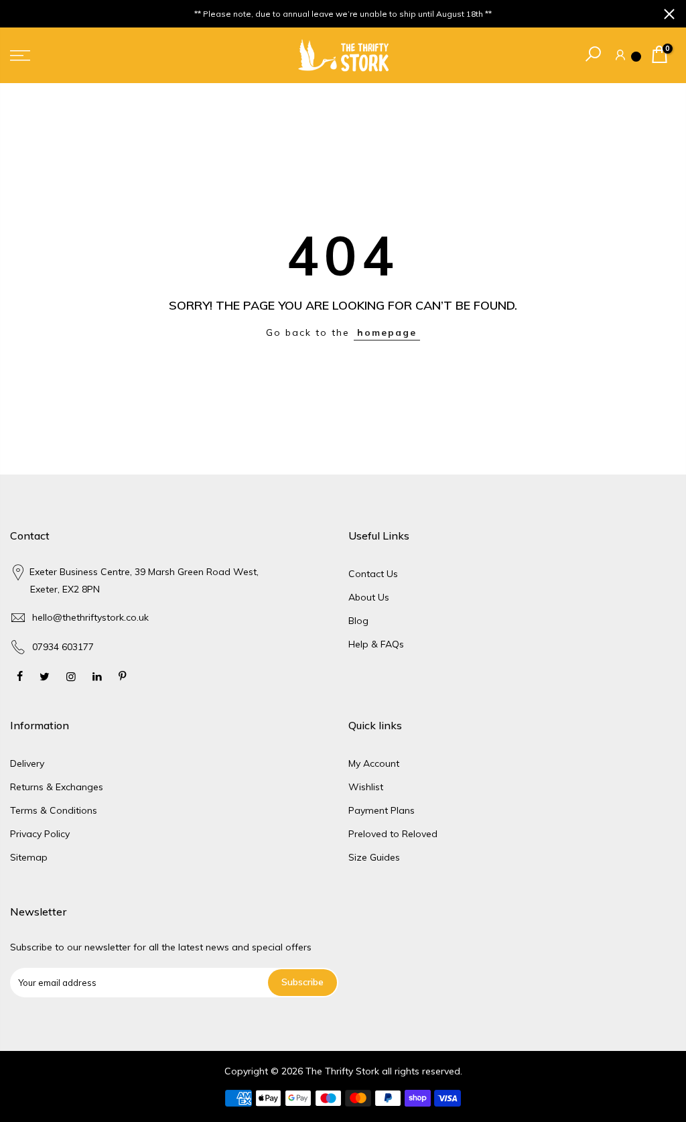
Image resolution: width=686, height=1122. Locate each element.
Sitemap (29, 857)
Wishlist (365, 787)
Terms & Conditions (53, 810)
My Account (373, 763)
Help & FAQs (376, 644)
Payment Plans (381, 810)
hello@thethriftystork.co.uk (90, 617)
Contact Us (373, 574)
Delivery (27, 763)
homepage (387, 332)
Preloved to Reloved (392, 834)
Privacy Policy (40, 834)
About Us (368, 597)
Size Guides (374, 857)
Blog (358, 621)
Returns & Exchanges (56, 787)
